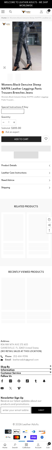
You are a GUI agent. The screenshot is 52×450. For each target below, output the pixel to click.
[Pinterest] (19, 381)
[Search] (10, 11)
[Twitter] (10, 388)
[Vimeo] (19, 388)
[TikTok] (27, 381)
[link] (46, 138)
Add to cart (21, 139)
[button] (26, 155)
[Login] (41, 11)
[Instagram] (10, 381)
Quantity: (6, 117)
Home (4, 18)
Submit (41, 410)
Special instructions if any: (15, 107)
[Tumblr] (36, 381)
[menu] (3, 11)
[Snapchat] (44, 381)
